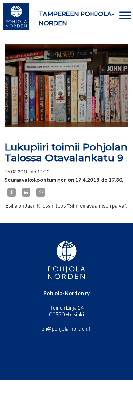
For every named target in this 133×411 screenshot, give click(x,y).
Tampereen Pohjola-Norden (76, 18)
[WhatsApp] (40, 192)
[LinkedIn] (26, 192)
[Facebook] (11, 192)
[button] (125, 15)
